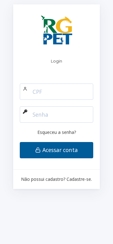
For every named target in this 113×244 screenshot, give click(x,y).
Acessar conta (59, 150)
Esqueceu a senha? (56, 132)
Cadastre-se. (79, 179)
